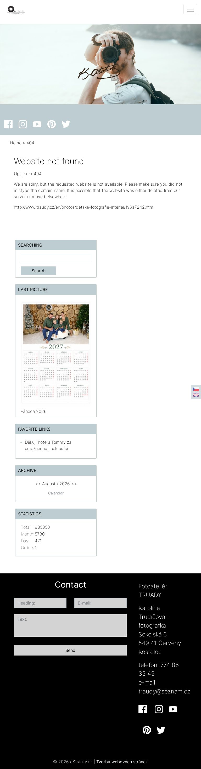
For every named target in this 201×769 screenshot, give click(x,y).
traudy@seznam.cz (164, 691)
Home (15, 142)
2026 (64, 483)
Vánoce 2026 (34, 411)
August (48, 483)
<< (38, 483)
